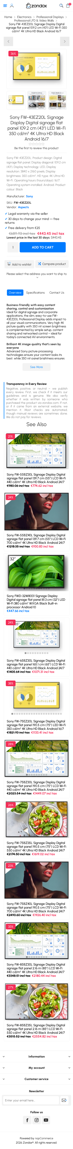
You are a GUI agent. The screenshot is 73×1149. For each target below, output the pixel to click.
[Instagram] (36, 1120)
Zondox (27, 1142)
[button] (27, 467)
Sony (29, 196)
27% (10, 987)
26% (10, 805)
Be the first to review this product (36, 148)
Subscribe (64, 1100)
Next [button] (64, 100)
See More (36, 367)
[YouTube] (46, 1120)
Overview (15, 292)
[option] (16, 100)
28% (10, 744)
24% (10, 497)
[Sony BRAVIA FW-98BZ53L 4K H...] (8, 41)
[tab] (15, 292)
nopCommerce (44, 1138)
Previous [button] (9, 100)
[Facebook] (27, 1120)
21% (10, 436)
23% (10, 866)
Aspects (23, 207)
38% (10, 683)
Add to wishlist (21, 264)
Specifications (35, 292)
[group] (36, 451)
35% (10, 926)
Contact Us (56, 292)
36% (13, 53)
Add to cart (43, 247)
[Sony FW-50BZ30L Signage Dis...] (64, 41)
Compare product (54, 264)
